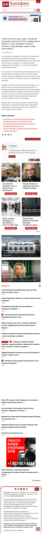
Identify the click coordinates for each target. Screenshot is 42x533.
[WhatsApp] (11, 135)
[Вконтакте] (18, 489)
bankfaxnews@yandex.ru (17, 496)
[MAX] (24, 489)
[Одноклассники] (5, 135)
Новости (5, 285)
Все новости (37, 480)
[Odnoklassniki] (26, 489)
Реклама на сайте (28, 527)
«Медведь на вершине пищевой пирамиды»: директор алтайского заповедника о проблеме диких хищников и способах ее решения (20, 344)
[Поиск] (35, 10)
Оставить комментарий (32, 139)
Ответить (12, 156)
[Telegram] (8, 135)
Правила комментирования (16, 525)
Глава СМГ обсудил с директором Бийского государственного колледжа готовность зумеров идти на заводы (19, 472)
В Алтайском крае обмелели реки (12, 433)
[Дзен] (21, 489)
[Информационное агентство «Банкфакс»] (15, 4)
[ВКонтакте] (2, 135)
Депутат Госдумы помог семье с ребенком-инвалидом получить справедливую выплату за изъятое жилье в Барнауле (19, 325)
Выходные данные (9, 523)
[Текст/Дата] (38, 10)
